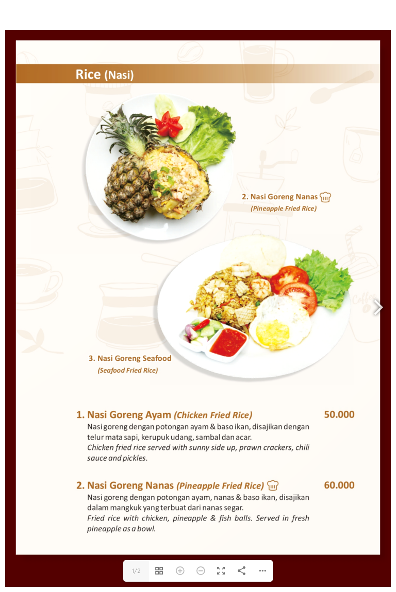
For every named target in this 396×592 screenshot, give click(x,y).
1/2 (136, 570)
